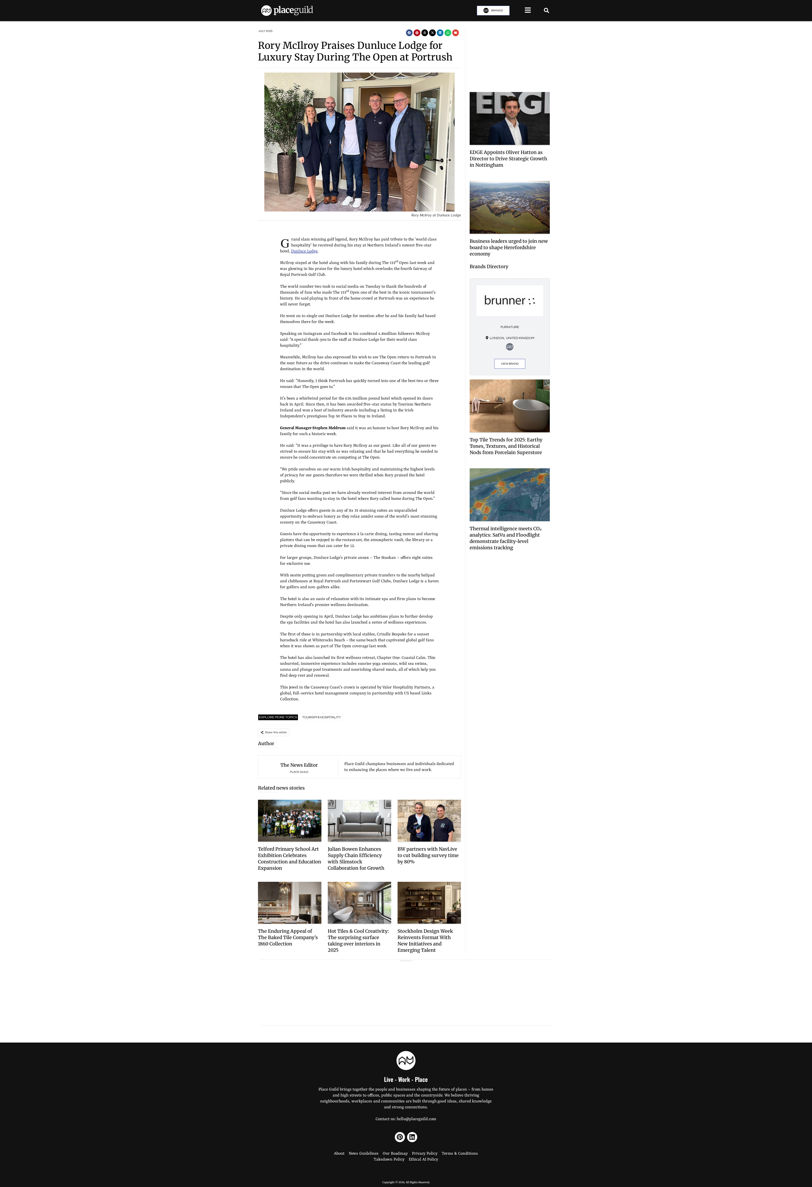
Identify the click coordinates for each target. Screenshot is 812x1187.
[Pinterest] (400, 1137)
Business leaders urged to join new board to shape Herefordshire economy (509, 247)
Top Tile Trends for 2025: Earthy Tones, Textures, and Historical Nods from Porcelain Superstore (506, 446)
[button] (409, 32)
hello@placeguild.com (416, 1119)
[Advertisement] (510, 58)
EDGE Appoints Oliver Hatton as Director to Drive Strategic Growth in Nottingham (508, 158)
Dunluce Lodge (304, 251)
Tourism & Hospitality (321, 717)
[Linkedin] (412, 1137)
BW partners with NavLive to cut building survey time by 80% (428, 855)
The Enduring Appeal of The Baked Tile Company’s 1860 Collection (288, 937)
